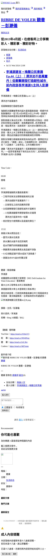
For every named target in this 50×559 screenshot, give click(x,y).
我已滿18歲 (6, 554)
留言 (21, 375)
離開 (14, 554)
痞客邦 (15, 375)
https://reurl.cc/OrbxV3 (20, 334)
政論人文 (21, 382)
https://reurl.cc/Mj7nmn (19, 346)
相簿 (8, 55)
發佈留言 (5, 410)
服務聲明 (28, 523)
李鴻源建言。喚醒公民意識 (29, 385)
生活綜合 (22, 50)
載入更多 (5, 395)
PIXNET (12, 521)
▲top (3, 390)
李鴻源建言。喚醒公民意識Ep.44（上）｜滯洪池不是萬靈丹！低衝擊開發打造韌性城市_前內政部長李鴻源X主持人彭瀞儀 (27, 80)
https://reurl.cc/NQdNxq (19, 338)
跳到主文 (5, 33)
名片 (8, 61)
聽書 (3, 361)
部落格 (9, 58)
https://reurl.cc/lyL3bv (19, 342)
